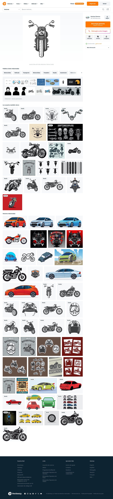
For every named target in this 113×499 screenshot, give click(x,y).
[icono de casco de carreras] (74, 327)
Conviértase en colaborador (70, 473)
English (92, 465)
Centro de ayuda (70, 465)
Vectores (9, 4)
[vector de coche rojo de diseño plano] (14, 402)
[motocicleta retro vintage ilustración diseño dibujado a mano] (11, 150)
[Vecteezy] (4, 3)
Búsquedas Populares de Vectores (50, 473)
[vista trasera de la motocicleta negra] (56, 239)
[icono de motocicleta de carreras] (11, 327)
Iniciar (104, 3)
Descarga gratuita (98, 24)
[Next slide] (80, 73)
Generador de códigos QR (24, 486)
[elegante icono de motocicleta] (10, 115)
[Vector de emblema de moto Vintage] (52, 115)
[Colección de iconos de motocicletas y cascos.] (73, 367)
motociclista (36, 72)
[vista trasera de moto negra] (75, 239)
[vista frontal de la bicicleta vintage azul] (9, 418)
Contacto (68, 467)
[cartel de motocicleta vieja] (55, 367)
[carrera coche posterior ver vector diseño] (70, 385)
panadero (46, 72)
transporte (26, 72)
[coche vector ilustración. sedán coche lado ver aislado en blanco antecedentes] (63, 273)
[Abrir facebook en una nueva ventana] (25, 493)
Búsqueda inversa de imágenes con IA (23, 480)
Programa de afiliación (49, 470)
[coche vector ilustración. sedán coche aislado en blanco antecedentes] (42, 222)
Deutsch (92, 472)
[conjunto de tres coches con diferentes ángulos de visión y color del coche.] (40, 402)
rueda (55, 72)
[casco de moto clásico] (29, 309)
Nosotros (68, 470)
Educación (20, 475)
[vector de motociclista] (75, 185)
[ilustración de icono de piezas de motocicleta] (56, 150)
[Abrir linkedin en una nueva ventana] (30, 493)
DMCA (44, 467)
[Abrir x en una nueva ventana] (38, 493)
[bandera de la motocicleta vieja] (28, 346)
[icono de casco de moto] (74, 309)
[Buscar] (103, 9)
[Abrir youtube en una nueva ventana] (41, 493)
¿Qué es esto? (98, 43)
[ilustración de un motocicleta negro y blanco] (71, 418)
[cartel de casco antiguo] (22, 385)
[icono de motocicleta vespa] (32, 185)
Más (41, 4)
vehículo (16, 72)
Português (93, 470)
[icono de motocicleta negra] (31, 115)
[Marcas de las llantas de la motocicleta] (71, 168)
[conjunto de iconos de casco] (49, 346)
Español (92, 467)
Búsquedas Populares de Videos (50, 480)
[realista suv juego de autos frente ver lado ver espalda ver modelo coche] (70, 402)
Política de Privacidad (86, 493)
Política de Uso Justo (98, 493)
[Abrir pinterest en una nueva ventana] (33, 493)
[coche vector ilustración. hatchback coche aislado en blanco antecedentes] (15, 222)
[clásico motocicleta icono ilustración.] (14, 273)
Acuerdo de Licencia (48, 465)
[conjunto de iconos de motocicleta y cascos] (38, 367)
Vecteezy (19, 467)
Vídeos (26, 4)
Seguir (107, 18)
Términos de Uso (76, 493)
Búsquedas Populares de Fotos (50, 476)
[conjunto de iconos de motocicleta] (15, 367)
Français (92, 475)
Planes (72, 3)
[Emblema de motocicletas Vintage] (37, 132)
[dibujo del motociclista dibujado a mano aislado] (13, 185)
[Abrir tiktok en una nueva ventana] (35, 493)
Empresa (19, 472)
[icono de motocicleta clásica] (15, 132)
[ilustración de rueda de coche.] (51, 418)
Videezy (19, 470)
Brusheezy (20, 465)
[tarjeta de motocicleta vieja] (29, 168)
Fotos (18, 4)
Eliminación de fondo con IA (25, 483)
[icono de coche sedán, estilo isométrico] (45, 257)
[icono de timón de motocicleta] (72, 115)
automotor (63, 72)
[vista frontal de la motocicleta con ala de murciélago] (38, 239)
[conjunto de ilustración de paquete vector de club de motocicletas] (65, 132)
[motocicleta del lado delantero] (49, 291)
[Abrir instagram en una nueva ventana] (27, 493)
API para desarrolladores (24, 477)
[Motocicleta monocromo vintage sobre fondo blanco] (34, 150)
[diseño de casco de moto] (11, 346)
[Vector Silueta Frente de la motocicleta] (48, 168)
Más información (91, 47)
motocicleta (7, 72)
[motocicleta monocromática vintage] (74, 150)
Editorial (34, 4)
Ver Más (66, 91)
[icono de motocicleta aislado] (54, 185)
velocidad (73, 72)
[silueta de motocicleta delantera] (12, 168)
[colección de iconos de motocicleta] (72, 346)
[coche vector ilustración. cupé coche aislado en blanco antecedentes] (69, 222)
